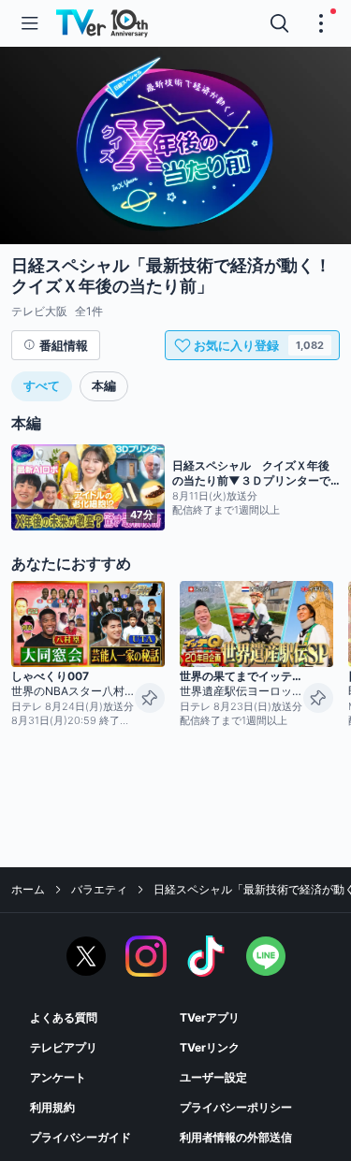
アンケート (58, 1077)
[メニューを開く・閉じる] (321, 23)
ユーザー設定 (213, 1077)
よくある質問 (63, 1017)
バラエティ (99, 889)
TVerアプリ (210, 1017)
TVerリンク (210, 1047)
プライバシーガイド (80, 1137)
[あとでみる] (150, 698)
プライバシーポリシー (236, 1107)
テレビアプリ (63, 1047)
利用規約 (52, 1107)
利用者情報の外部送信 (236, 1137)
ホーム (28, 889)
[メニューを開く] (30, 23)
